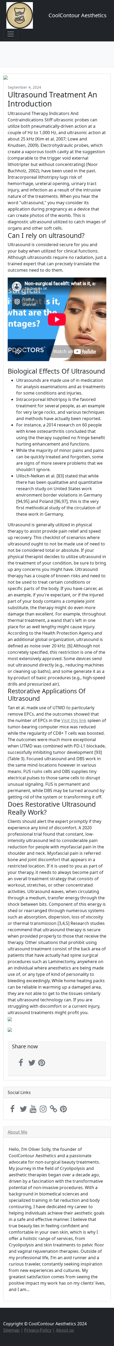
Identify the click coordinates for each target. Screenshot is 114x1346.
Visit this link (73, 720)
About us (65, 1330)
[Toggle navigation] (10, 34)
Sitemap (11, 1330)
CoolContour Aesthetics (78, 15)
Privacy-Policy (37, 1330)
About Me (17, 1132)
